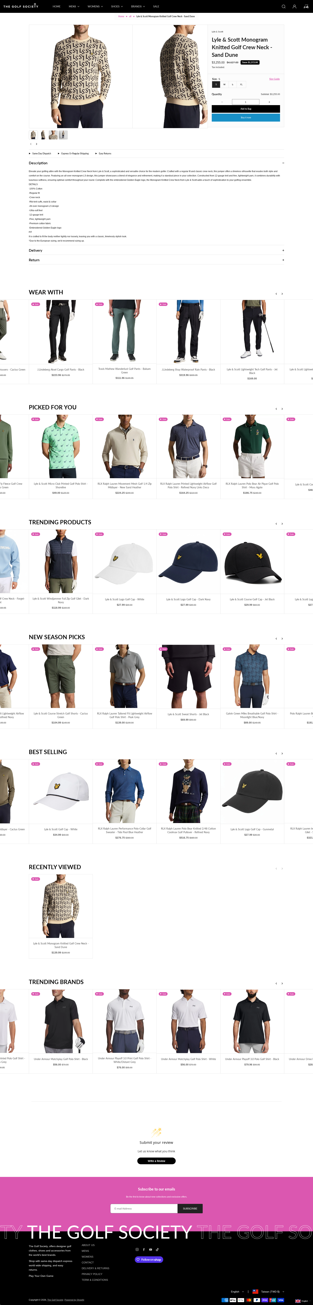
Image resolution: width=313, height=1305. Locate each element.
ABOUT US (88, 1245)
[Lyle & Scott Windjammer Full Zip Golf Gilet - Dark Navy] (61, 561)
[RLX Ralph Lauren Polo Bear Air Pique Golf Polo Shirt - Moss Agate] (252, 446)
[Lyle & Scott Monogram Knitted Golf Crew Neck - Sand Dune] (61, 906)
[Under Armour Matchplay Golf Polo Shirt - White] (188, 1021)
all (130, 16)
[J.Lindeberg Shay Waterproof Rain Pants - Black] (188, 331)
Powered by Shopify (74, 1300)
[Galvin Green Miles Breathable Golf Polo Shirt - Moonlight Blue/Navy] (252, 676)
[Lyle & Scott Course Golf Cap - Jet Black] (252, 561)
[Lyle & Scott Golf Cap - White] (61, 791)
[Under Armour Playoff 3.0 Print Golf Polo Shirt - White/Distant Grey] (124, 1021)
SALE (156, 6)
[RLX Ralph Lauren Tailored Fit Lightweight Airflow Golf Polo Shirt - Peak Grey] (124, 676)
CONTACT (88, 1262)
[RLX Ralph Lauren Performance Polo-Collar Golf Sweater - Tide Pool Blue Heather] (124, 791)
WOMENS (87, 1256)
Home (121, 16)
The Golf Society (55, 1300)
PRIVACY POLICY (92, 1274)
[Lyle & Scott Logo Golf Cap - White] (124, 561)
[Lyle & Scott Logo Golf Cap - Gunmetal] (252, 791)
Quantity (217, 94)
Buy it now (246, 117)
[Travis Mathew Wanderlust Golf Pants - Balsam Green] (124, 331)
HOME (56, 6)
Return (34, 260)
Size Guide (274, 79)
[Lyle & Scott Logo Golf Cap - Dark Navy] (188, 561)
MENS (85, 1250)
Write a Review (156, 1161)
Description (38, 163)
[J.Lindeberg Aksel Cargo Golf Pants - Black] (61, 331)
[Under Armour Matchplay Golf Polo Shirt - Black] (61, 1021)
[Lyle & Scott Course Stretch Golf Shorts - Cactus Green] (61, 676)
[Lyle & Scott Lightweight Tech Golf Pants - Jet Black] (252, 331)
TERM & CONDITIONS (95, 1279)
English (235, 1291)
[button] (33, 134)
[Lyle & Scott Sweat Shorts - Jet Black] (188, 676)
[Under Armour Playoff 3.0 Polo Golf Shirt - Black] (252, 1021)
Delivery (35, 250)
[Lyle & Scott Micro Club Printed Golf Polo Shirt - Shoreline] (61, 446)
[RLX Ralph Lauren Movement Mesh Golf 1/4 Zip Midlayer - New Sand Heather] (124, 446)
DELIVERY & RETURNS (95, 1268)
